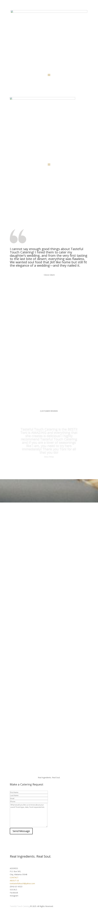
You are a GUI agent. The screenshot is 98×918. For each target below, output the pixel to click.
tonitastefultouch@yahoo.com (22, 883)
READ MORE (26, 320)
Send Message (21, 831)
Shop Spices (49, 205)
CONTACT (14, 877)
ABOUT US (14, 880)
